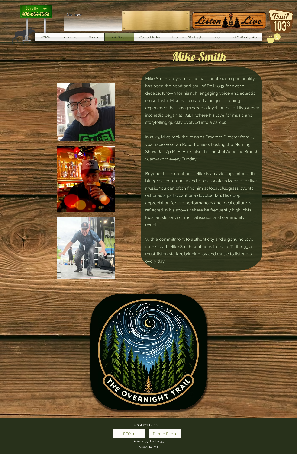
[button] (274, 38)
